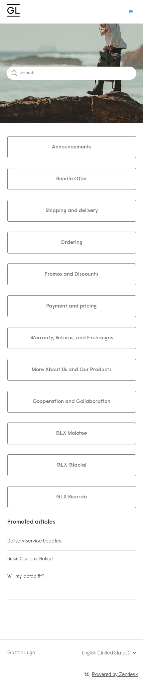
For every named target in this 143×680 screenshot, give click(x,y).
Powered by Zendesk (115, 674)
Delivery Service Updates (34, 541)
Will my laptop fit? (25, 576)
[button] (131, 11)
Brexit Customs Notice (30, 559)
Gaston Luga (21, 653)
